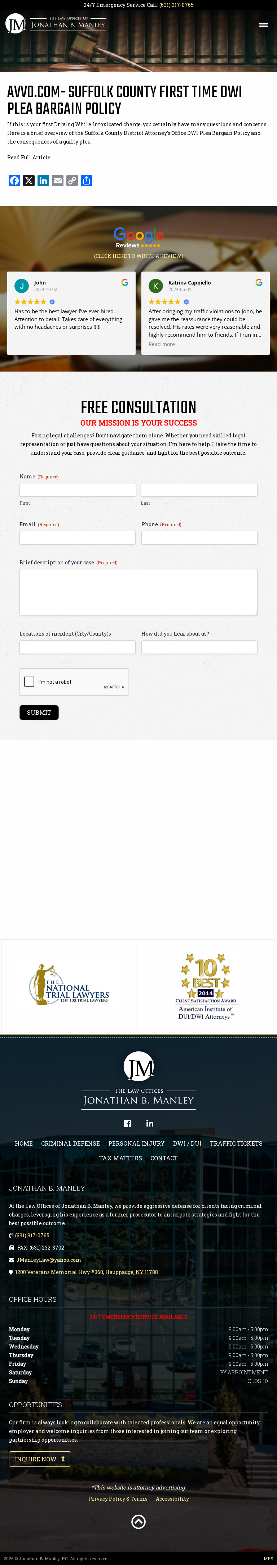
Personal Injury (136, 1143)
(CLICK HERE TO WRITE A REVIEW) (138, 256)
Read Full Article (28, 157)
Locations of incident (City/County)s (65, 633)
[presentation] (74, 682)
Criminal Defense (70, 1143)
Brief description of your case (68, 562)
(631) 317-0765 (176, 4)
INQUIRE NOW (38, 1459)
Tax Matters (120, 1158)
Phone (161, 524)
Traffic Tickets (236, 1143)
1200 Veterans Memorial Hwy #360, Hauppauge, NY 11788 (86, 1272)
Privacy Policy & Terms (118, 1498)
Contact (164, 1158)
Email (39, 524)
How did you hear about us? (175, 633)
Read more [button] (162, 344)
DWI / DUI (187, 1143)
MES (268, 1558)
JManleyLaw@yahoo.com (49, 1259)
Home (24, 1143)
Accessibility (172, 1498)
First (24, 503)
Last (145, 503)
